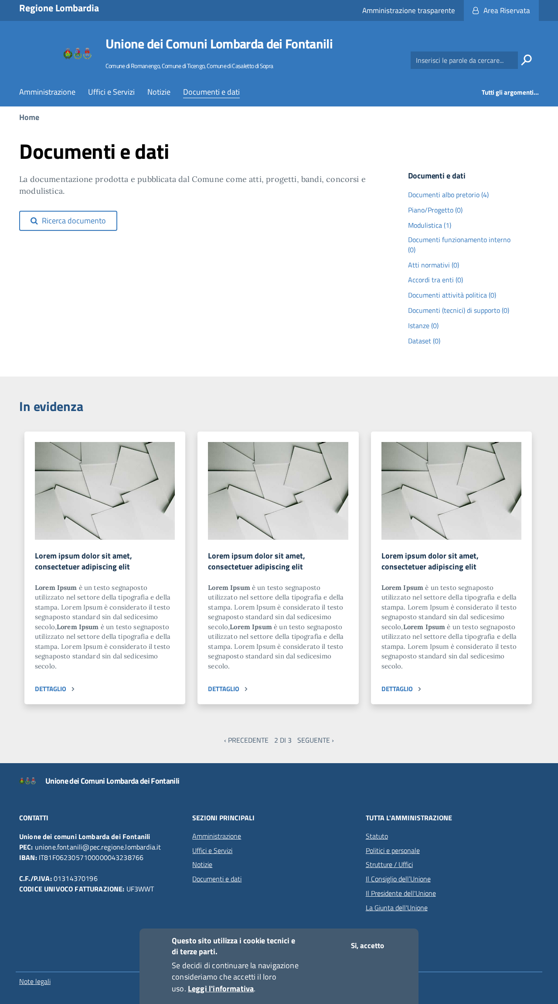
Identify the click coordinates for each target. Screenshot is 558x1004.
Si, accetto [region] (367, 945)
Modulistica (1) (429, 225)
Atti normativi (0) (433, 265)
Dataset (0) (424, 341)
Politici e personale (393, 850)
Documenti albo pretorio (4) (448, 195)
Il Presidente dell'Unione (401, 893)
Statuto (377, 836)
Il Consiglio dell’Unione (398, 879)
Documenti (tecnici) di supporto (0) (458, 310)
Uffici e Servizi (111, 92)
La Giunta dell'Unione (397, 907)
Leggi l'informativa (221, 988)
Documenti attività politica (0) (452, 295)
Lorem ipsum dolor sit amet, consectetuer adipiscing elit (83, 561)
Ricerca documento (73, 220)
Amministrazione (47, 92)
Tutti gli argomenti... (510, 92)
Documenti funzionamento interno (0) (459, 245)
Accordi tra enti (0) (435, 280)
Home (29, 117)
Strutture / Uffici (389, 864)
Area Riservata (506, 10)
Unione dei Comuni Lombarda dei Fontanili (219, 44)
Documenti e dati (211, 92)
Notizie (158, 92)
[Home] (77, 54)
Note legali (35, 981)
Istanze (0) (423, 326)
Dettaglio (50, 689)
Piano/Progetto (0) (435, 210)
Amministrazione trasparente (408, 10)
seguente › (315, 740)
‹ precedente (246, 740)
